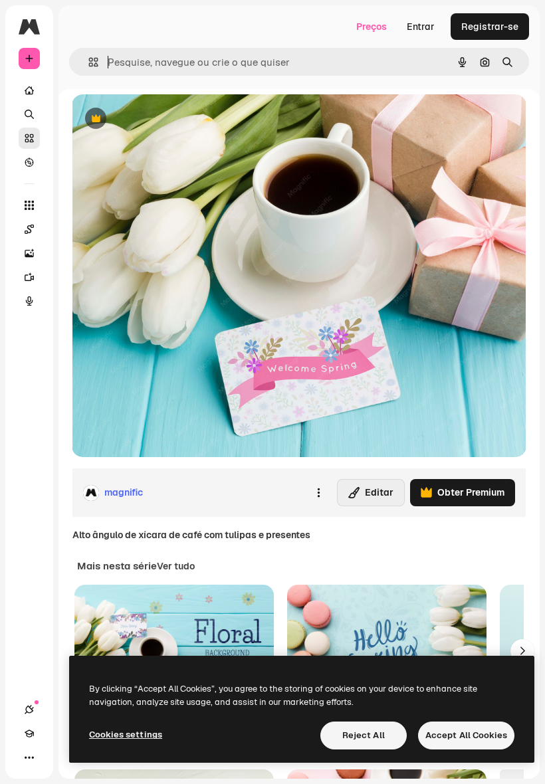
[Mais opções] (318, 493)
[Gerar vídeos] (29, 277)
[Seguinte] (522, 651)
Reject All (363, 735)
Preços (371, 27)
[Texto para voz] (29, 301)
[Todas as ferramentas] (29, 205)
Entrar (421, 27)
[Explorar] (29, 162)
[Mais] (29, 757)
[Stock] (29, 138)
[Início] (29, 90)
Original (156, 119)
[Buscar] (29, 114)
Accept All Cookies (466, 735)
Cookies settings (125, 734)
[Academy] (29, 733)
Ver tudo (176, 566)
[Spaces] (29, 229)
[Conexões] (29, 709)
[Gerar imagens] (29, 253)
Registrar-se (489, 27)
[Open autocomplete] (88, 62)
